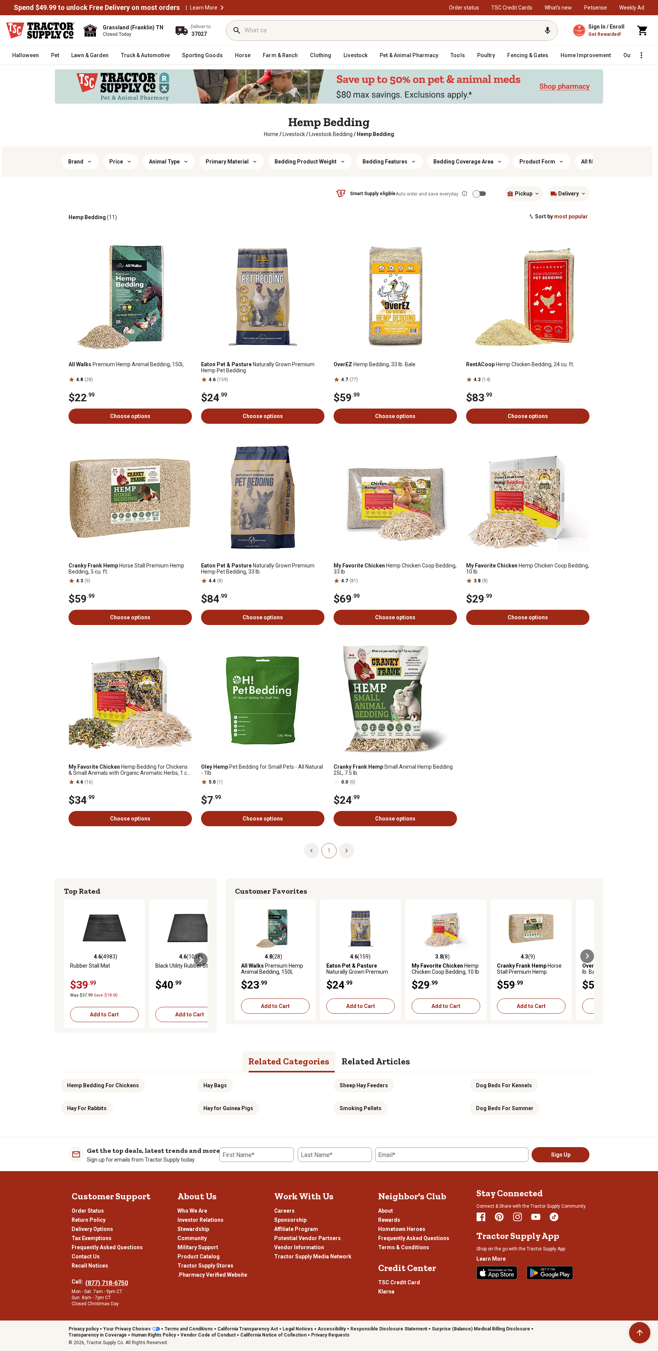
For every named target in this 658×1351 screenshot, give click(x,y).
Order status (464, 8)
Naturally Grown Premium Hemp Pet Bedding (258, 367)
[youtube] (535, 1216)
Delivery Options (92, 1229)
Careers (284, 1211)
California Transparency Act (247, 1329)
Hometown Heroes (401, 1229)
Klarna (386, 1291)
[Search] (236, 30)
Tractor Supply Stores (205, 1266)
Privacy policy (84, 1329)
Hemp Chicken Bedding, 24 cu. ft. (520, 364)
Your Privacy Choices (127, 1329)
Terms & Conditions (403, 1247)
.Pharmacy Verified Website (212, 1275)
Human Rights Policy (153, 1335)
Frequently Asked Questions (107, 1247)
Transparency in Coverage (98, 1335)
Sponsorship (290, 1220)
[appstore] (496, 1273)
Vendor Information (299, 1247)
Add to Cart (104, 1014)
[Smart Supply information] (464, 193)
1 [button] (329, 851)
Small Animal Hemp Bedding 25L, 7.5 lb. (393, 770)
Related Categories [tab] (288, 1061)
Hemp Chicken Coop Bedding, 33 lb (395, 569)
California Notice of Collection (273, 1335)
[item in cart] (643, 30)
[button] (222, 7)
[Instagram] (517, 1216)
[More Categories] (641, 55)
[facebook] (481, 1216)
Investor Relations (200, 1220)
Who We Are (192, 1211)
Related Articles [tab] (376, 1061)
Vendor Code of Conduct (208, 1335)
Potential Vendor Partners (307, 1238)
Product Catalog (198, 1256)
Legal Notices (298, 1329)
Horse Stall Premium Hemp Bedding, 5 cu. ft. (126, 569)
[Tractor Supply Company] (40, 30)
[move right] (201, 959)
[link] (271, 134)
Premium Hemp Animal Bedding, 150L (126, 364)
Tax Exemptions (92, 1238)
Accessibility (332, 1329)
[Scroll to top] (639, 1332)
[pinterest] (499, 1216)
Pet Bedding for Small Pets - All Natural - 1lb (262, 770)
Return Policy (88, 1220)
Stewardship (193, 1229)
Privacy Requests (330, 1335)
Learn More (203, 8)
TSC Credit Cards (511, 8)
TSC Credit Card (399, 1282)
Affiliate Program (296, 1229)
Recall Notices (90, 1266)
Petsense (595, 8)
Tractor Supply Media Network (312, 1256)
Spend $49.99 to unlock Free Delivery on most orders (97, 7)
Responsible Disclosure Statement (388, 1329)
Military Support (197, 1247)
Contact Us (86, 1256)
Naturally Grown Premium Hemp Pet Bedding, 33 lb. (258, 569)
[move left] (71, 959)
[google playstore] (550, 1273)
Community (192, 1238)
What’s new (558, 8)
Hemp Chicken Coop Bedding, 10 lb (527, 569)
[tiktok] (554, 1216)
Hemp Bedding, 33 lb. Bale (374, 364)
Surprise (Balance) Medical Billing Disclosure (481, 1329)
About (385, 1211)
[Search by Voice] (547, 30)
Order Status (88, 1211)
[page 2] (346, 850)
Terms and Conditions (188, 1329)
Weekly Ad (631, 8)
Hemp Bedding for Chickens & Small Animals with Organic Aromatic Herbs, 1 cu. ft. (130, 770)
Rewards (389, 1220)
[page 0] (311, 850)
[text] (375, 134)
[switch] (476, 194)
